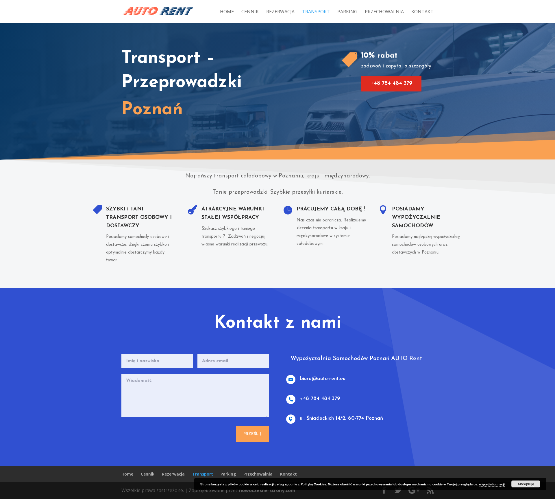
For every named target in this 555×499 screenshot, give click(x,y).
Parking (347, 12)
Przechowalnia (384, 12)
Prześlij (252, 434)
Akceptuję (525, 484)
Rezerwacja (280, 12)
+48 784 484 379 (391, 83)
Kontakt (422, 12)
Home (227, 12)
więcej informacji (492, 484)
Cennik (250, 12)
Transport (316, 12)
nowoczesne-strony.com (267, 490)
